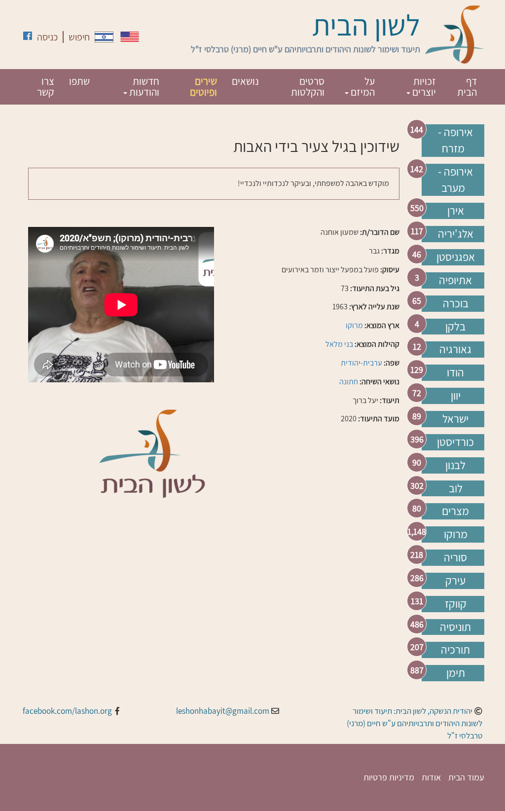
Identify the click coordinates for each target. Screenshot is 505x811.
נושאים (245, 81)
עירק (455, 580)
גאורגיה (455, 349)
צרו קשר (45, 86)
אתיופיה (455, 280)
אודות (431, 777)
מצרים (455, 511)
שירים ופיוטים (203, 86)
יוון (456, 395)
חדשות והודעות (143, 86)
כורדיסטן (455, 442)
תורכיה (455, 649)
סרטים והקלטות (308, 86)
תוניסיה (455, 627)
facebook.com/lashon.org (67, 710)
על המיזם (362, 86)
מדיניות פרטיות (388, 777)
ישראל (455, 418)
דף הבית (467, 86)
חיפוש (79, 37)
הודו (455, 372)
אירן (455, 210)
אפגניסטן (455, 257)
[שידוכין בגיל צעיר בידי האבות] (104, 37)
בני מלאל (339, 344)
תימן (455, 672)
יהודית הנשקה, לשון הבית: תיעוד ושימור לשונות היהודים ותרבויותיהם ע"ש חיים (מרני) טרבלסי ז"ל (414, 723)
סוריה (455, 557)
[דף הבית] (454, 34)
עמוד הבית (466, 777)
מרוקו (456, 534)
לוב (456, 488)
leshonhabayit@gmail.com (222, 710)
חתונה (348, 381)
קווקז (456, 603)
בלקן (455, 326)
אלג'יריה (455, 233)
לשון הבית (366, 24)
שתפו (79, 81)
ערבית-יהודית (361, 363)
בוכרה (456, 303)
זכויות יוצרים (423, 86)
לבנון (455, 465)
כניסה (47, 37)
